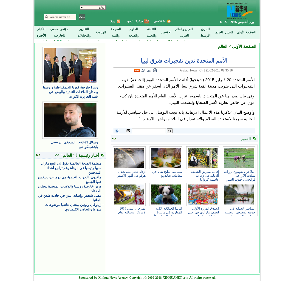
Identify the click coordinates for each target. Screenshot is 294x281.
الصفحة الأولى (244, 46)
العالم (222, 46)
